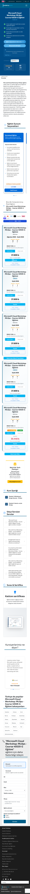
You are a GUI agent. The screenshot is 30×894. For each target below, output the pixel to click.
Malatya (14, 723)
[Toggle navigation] (26, 5)
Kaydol (15, 260)
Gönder (14, 821)
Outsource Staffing (7, 848)
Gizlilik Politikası (6, 831)
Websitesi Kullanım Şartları (9, 836)
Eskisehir (22, 723)
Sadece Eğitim (10, 251)
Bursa (6, 715)
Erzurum (7, 726)
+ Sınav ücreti (20, 251)
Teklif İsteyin (13, 190)
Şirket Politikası (6, 828)
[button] (13, 689)
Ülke (5, 787)
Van (21, 726)
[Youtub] (6, 879)
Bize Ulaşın (5, 866)
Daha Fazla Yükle (15, 454)
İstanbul (7, 712)
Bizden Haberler (6, 861)
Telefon (7, 817)
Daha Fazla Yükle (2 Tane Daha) (15, 358)
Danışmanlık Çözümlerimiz (9, 854)
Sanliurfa (7, 730)
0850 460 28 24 (12, 1)
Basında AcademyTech (8, 859)
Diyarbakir (14, 719)
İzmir (21, 712)
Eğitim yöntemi (8, 808)
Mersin (15, 726)
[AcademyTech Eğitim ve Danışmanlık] (8, 5)
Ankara (14, 712)
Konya (6, 723)
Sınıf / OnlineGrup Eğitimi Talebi (15, 264)
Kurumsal (4, 851)
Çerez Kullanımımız (16, 891)
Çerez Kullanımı (6, 833)
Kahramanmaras (9, 734)
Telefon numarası (8, 793)
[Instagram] (28, 1)
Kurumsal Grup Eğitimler (8, 846)
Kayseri (23, 719)
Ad (4, 776)
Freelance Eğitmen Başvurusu (10, 841)
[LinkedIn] (26, 1)
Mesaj (5, 799)
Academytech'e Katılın (8, 838)
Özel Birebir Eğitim (7, 843)
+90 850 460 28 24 (8, 871)
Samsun (15, 730)
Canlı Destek (6, 874)
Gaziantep (21, 715)
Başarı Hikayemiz (6, 856)
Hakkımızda (5, 863)
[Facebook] (23, 1)
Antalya (14, 715)
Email (5, 782)
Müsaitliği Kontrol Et (15, 481)
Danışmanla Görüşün (14, 45)
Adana (6, 719)
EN (5, 1)
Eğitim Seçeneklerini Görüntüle (14, 41)
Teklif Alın (7, 55)
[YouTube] (25, 1)
